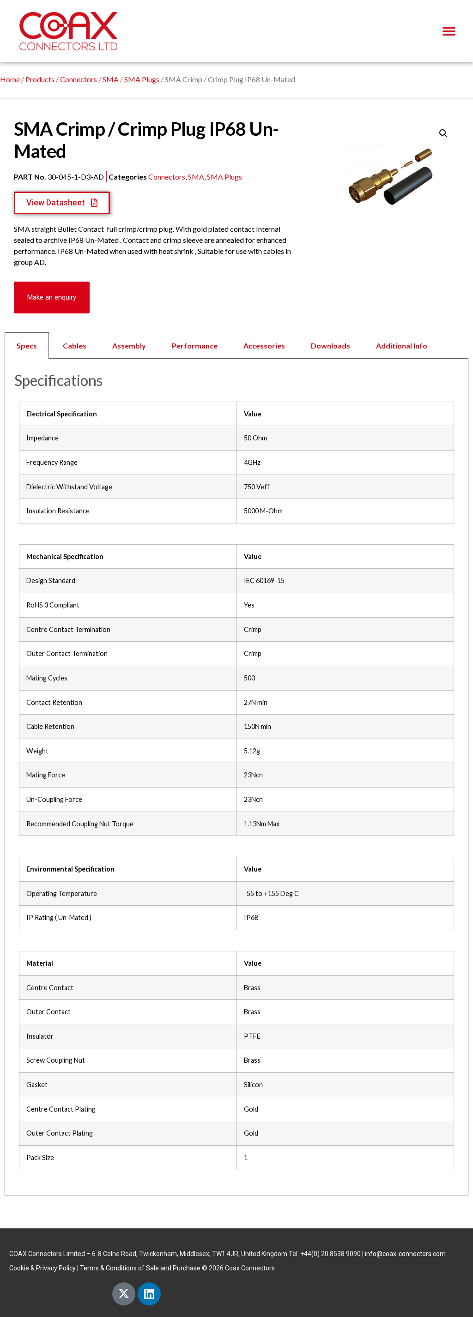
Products (40, 79)
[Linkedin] (149, 1293)
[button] (448, 31)
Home (10, 79)
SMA (111, 79)
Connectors (78, 79)
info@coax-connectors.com (405, 1253)
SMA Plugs (141, 79)
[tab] (236, 345)
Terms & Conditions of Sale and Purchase (140, 1268)
